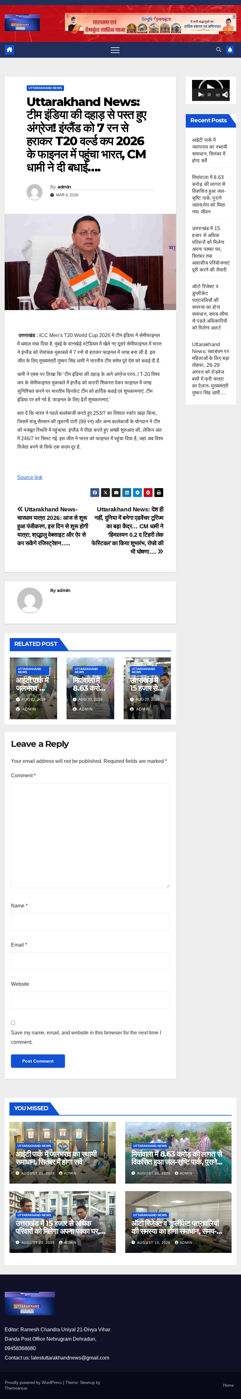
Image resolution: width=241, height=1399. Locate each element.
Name (19, 905)
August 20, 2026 (154, 1173)
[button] (218, 49)
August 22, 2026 (38, 1173)
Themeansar (16, 1388)
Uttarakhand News (45, 88)
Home (228, 1385)
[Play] (200, 95)
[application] (211, 90)
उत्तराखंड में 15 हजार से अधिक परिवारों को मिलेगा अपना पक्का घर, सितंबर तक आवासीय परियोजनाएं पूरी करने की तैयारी (210, 249)
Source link (29, 477)
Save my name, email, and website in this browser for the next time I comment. (86, 1037)
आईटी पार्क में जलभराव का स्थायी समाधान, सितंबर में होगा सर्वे (56, 1157)
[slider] (209, 94)
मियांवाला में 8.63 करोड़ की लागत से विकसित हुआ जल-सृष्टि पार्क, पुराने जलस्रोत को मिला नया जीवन (176, 1161)
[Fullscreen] (228, 95)
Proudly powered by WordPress (34, 1382)
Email (19, 945)
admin (64, 187)
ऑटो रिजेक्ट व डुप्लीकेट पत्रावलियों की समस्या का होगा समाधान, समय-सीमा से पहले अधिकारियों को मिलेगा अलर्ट (210, 307)
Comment (23, 775)
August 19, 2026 (154, 1242)
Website (20, 984)
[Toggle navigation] (115, 50)
